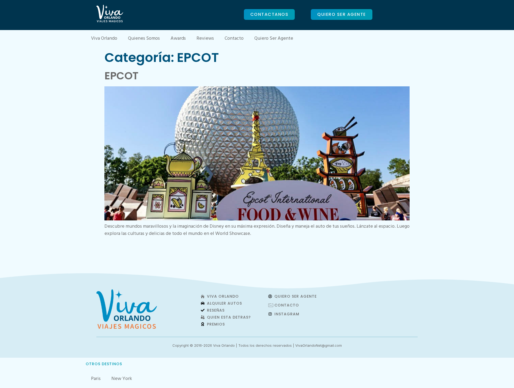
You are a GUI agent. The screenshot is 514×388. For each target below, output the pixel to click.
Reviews (205, 38)
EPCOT (121, 75)
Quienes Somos (144, 38)
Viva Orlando (104, 38)
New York (121, 379)
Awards (178, 38)
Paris (96, 379)
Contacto (234, 38)
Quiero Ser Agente (273, 38)
